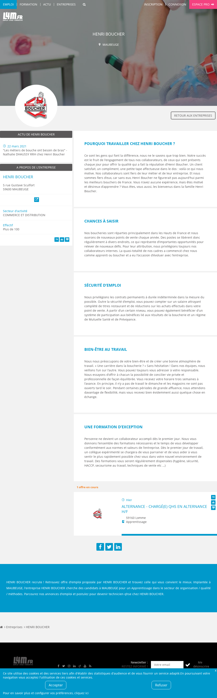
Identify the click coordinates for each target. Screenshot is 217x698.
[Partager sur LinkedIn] (118, 547)
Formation (28, 4)
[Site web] (36, 199)
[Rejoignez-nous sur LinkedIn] (74, 666)
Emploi (8, 4)
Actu (47, 4)
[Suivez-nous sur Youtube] (85, 666)
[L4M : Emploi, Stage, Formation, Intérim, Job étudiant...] (12, 17)
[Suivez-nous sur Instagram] (69, 666)
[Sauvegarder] (127, 535)
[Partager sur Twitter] (109, 547)
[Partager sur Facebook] (100, 547)
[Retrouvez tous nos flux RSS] (90, 666)
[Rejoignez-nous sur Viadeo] (80, 666)
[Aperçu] (212, 535)
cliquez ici (81, 693)
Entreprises (66, 4)
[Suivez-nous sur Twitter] (64, 666)
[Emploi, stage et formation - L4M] (1, 627)
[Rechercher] (84, 4)
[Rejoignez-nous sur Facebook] (58, 666)
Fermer (215, 670)
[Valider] (187, 664)
